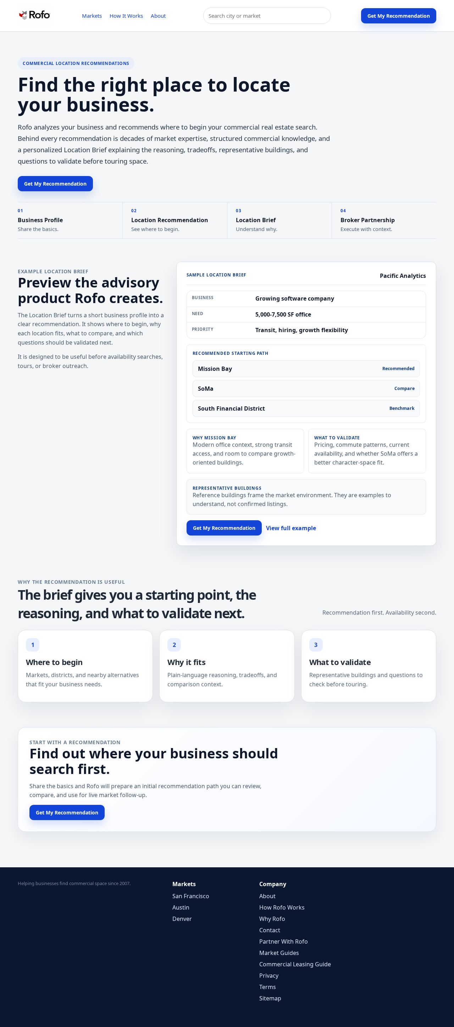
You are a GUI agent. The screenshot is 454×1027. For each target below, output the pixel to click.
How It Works (126, 15)
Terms (267, 987)
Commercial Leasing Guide (295, 964)
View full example (291, 528)
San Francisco (190, 896)
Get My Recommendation (398, 15)
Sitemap (270, 998)
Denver (182, 919)
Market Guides (279, 953)
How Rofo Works (282, 907)
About (158, 15)
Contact (269, 930)
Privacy (268, 975)
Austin (180, 907)
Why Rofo (272, 919)
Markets (92, 15)
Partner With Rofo (283, 941)
